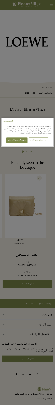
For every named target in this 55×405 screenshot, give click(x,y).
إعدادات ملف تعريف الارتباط (38, 140)
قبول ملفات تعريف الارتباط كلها (17, 140)
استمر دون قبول (8, 121)
